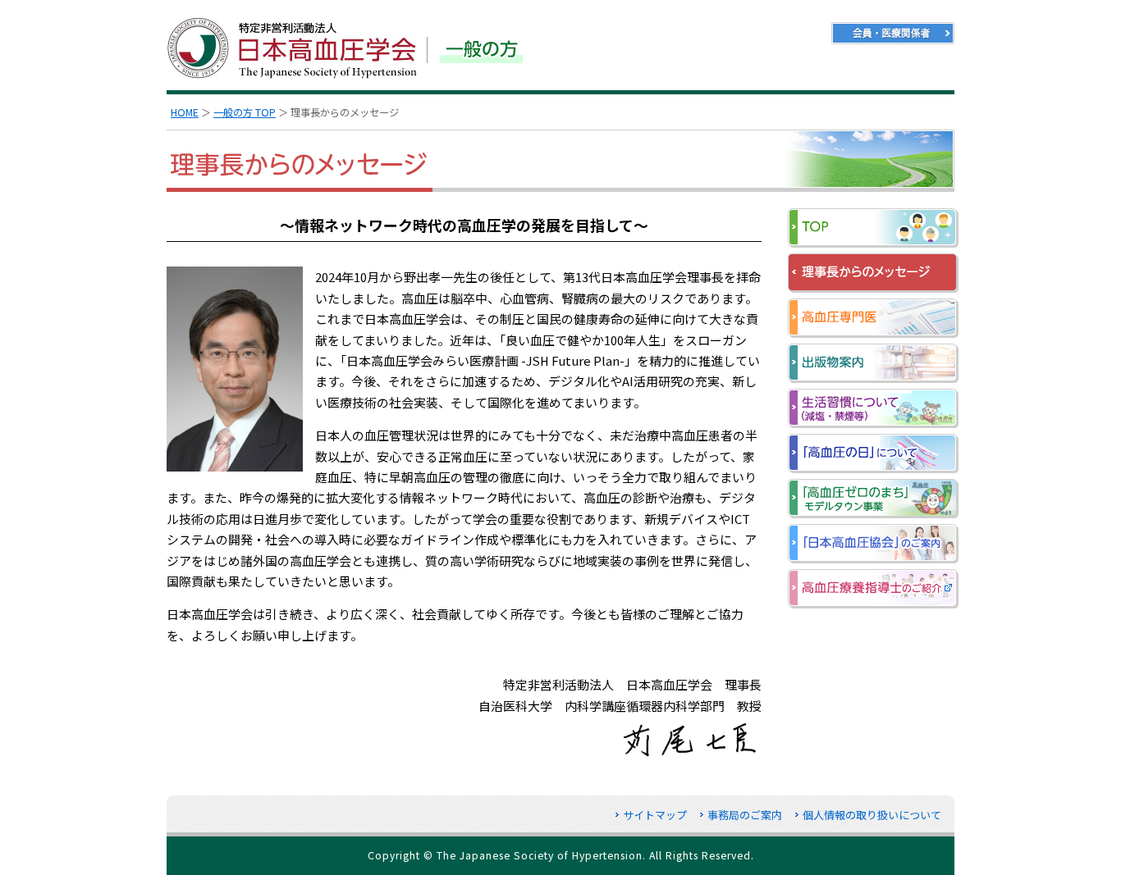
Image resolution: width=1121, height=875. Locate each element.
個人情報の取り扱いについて (872, 815)
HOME (185, 112)
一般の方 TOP (244, 112)
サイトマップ (655, 815)
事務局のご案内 (744, 815)
